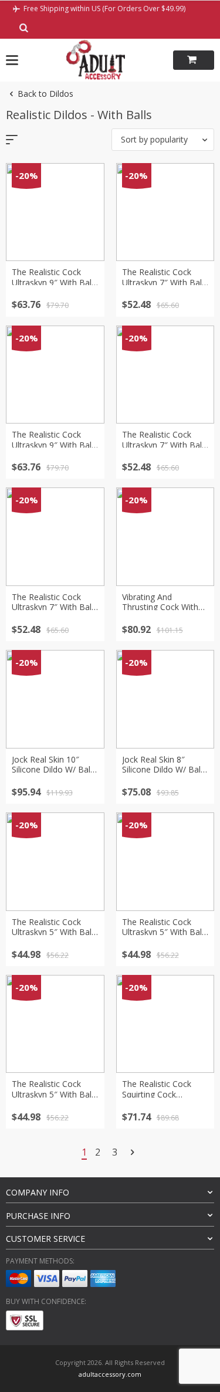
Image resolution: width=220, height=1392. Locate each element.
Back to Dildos (45, 93)
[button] (162, 139)
